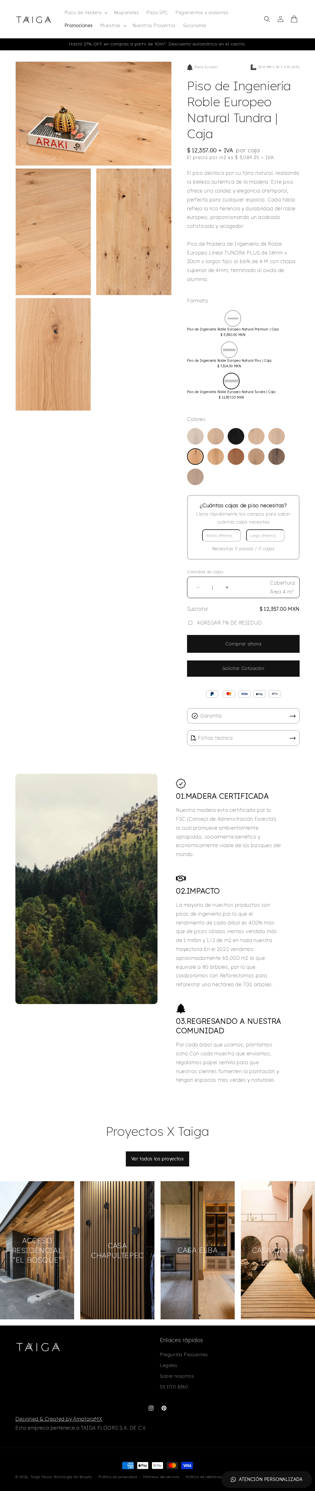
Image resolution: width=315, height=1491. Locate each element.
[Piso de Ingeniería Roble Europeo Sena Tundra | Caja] (236, 456)
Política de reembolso (205, 1477)
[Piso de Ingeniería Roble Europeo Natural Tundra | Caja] (195, 456)
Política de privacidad (117, 1477)
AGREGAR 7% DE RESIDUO (229, 623)
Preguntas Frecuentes (184, 1354)
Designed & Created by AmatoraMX (58, 1419)
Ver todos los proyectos (157, 1159)
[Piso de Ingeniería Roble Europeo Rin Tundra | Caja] (215, 456)
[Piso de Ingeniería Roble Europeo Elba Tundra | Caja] (256, 436)
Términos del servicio (161, 1477)
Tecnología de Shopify (73, 1477)
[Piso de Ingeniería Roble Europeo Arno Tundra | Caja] (195, 436)
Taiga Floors (41, 1477)
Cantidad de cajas (205, 571)
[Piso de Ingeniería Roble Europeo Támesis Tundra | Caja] (256, 456)
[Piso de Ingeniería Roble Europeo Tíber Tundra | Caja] (276, 456)
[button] (85, 12)
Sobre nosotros (177, 1376)
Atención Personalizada (271, 1479)
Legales (168, 1365)
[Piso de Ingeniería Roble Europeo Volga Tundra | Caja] (195, 477)
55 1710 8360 (174, 1387)
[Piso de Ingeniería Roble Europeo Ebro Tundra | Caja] (236, 436)
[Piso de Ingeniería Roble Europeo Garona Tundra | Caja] (276, 436)
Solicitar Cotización (243, 668)
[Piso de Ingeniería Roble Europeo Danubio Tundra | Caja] (215, 436)
